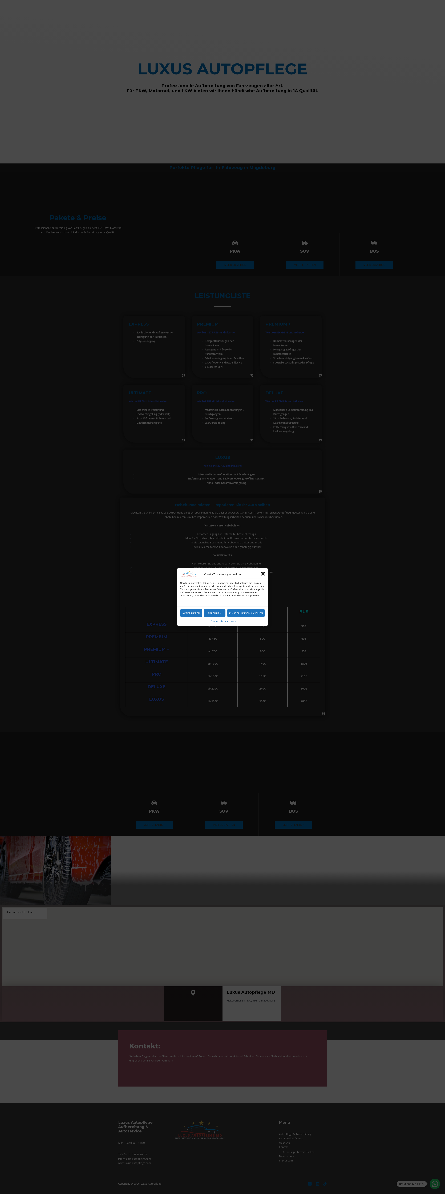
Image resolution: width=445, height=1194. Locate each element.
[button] (263, 574)
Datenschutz (217, 621)
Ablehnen (214, 613)
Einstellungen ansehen (246, 613)
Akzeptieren (191, 613)
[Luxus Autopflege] (189, 573)
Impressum (230, 621)
